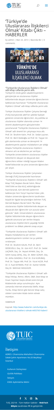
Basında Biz (36, 40)
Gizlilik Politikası (14, 373)
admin (11, 40)
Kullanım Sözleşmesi (16, 369)
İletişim (10, 378)
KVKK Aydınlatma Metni (18, 382)
